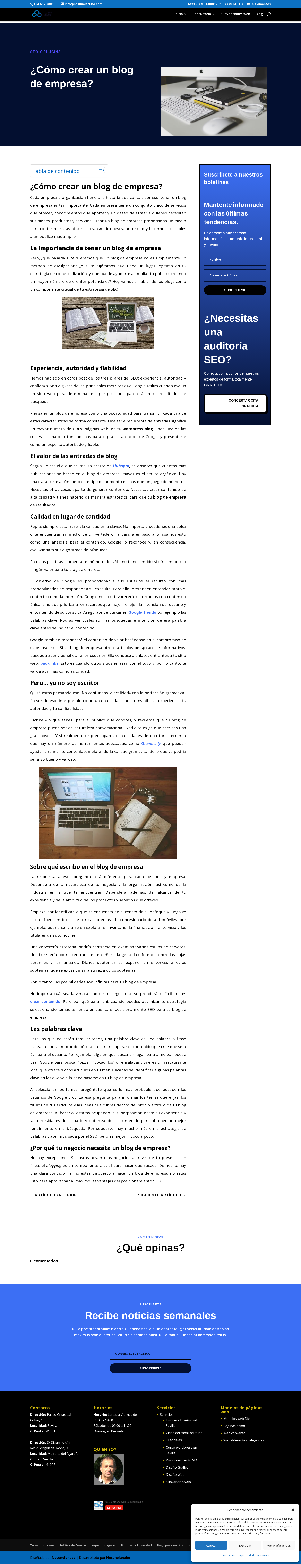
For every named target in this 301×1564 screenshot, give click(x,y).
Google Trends (142, 612)
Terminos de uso (42, 1545)
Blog (259, 14)
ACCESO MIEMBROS (202, 4)
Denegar (245, 1545)
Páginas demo (234, 1426)
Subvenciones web (235, 14)
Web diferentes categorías (243, 1440)
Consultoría (201, 14)
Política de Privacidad (136, 1545)
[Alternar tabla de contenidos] (99, 170)
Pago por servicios (170, 1545)
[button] (293, 1510)
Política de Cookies (73, 1545)
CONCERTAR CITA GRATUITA (243, 403)
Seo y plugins (45, 52)
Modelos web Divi (236, 1418)
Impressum (262, 1555)
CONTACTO (234, 4)
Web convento (234, 1433)
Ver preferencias (279, 1545)
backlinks (49, 663)
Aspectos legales (104, 1545)
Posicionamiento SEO (182, 1460)
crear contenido (45, 1001)
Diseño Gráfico (177, 1467)
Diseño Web (175, 1474)
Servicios (166, 1414)
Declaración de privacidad (238, 1555)
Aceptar (211, 1545)
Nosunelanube (64, 1557)
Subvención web (178, 1482)
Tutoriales (174, 1440)
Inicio (179, 14)
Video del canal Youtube (184, 1433)
